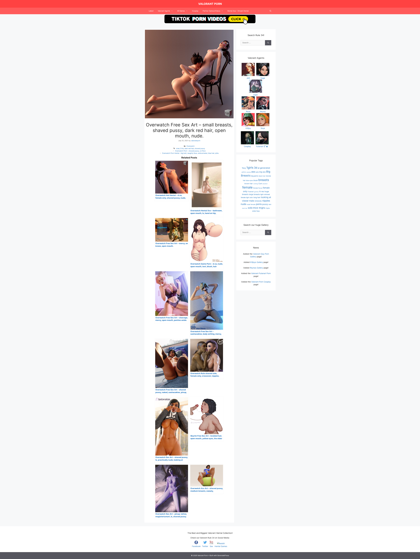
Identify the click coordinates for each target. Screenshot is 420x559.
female (247, 187)
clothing (255, 183)
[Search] (268, 42)
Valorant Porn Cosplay (261, 282)
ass (253, 171)
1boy (244, 168)
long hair (256, 197)
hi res (261, 191)
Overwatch (190, 146)
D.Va (182, 148)
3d (255, 167)
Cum (260, 184)
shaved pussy (200, 148)
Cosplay (195, 11)
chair (177, 148)
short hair (244, 208)
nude (243, 204)
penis (259, 204)
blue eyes (249, 180)
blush (255, 180)
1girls (249, 167)
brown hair (248, 184)
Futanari (251, 191)
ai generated (264, 168)
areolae (249, 172)
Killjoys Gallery (256, 262)
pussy (265, 204)
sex (270, 204)
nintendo (258, 201)
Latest (151, 11)
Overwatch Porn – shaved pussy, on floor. (190, 151)
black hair (262, 176)
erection (265, 183)
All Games (181, 11)
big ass (262, 172)
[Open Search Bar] (270, 11)
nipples (266, 200)
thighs (268, 208)
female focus (257, 188)
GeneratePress (223, 555)
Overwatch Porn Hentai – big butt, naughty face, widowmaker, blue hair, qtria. (190, 153)
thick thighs (259, 207)
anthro (244, 172)
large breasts (254, 194)
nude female (251, 204)
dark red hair (189, 148)
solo (250, 207)
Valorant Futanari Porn (261, 273)
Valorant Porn (210, 3)
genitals (256, 191)
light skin (249, 197)
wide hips (256, 211)
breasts (263, 180)
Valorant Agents (164, 11)
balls (257, 172)
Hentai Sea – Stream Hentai (238, 11)
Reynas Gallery (256, 268)
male (251, 200)
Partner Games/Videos (211, 11)
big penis (254, 176)
